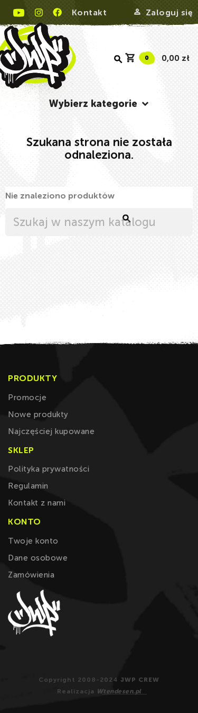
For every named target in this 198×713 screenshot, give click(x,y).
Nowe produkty (38, 414)
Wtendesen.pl (119, 691)
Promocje (27, 397)
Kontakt (89, 12)
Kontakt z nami (36, 503)
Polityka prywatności (48, 469)
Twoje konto (33, 541)
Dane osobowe (38, 558)
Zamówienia (31, 575)
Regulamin (28, 486)
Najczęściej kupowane (51, 431)
